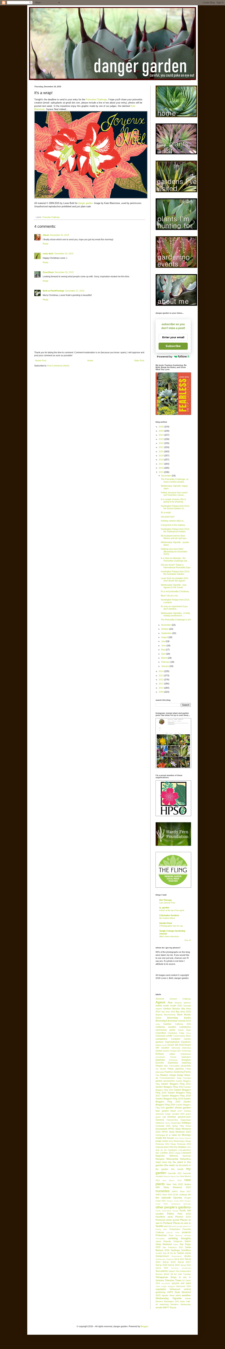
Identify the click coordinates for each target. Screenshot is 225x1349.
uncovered (165, 1283)
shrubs (187, 1256)
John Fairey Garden (183, 1138)
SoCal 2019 (161, 1265)
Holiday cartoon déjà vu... (173, 521)
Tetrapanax (162, 1277)
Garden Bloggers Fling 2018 (176, 1095)
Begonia (159, 1015)
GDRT (179, 1111)
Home (90, 360)
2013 (161, 675)
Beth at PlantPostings (53, 291)
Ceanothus (161, 1033)
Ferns (187, 1071)
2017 (161, 464)
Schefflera (186, 1250)
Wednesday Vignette (169, 1298)
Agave (160, 1002)
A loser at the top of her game (171, 910)
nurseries (163, 1191)
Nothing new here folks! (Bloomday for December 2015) (174, 551)
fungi (179, 1078)
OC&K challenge (180, 1195)
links (157, 1153)
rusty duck (48, 253)
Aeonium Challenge (180, 999)
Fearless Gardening (174, 1072)
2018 (161, 459)
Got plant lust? (168, 517)
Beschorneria (169, 1015)
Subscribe (173, 346)
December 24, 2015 (59, 235)
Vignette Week (168, 1295)
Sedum (180, 1253)
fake (166, 1066)
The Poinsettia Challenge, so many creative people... (174, 480)
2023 (161, 439)
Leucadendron (184, 1150)
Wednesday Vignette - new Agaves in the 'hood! (174, 586)
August (164, 637)
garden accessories (165, 1081)
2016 (161, 468)
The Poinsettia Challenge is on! (176, 619)
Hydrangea (160, 1135)
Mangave (160, 1159)
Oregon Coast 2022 (175, 1201)
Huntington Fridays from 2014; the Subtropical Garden (175, 530)
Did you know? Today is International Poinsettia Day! (175, 566)
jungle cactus (162, 1141)
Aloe (170, 1002)
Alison (46, 235)
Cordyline (175, 1039)
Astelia (159, 1005)
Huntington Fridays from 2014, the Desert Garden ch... (175, 507)
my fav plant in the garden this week (173, 1164)
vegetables (161, 1289)
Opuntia (177, 1197)
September (166, 633)
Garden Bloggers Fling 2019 (169, 1098)
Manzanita (172, 1158)
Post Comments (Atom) (58, 365)
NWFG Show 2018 (164, 1195)
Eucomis (160, 1063)
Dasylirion (186, 1042)
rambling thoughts (179, 1238)
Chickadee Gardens (169, 915)
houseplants (161, 1129)
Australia (187, 1006)
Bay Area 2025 (183, 1011)
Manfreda (187, 1156)
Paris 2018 (184, 1214)
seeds (188, 1253)
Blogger (144, 1326)
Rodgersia (177, 1241)
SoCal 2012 (179, 1259)
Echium (160, 1053)
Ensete (173, 1057)
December (166, 475)
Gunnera (160, 1120)
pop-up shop (173, 1232)
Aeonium (160, 999)
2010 (161, 688)
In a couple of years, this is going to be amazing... (173, 500)
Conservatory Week (182, 1036)
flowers (164, 1075)
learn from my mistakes (175, 1147)
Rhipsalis (167, 1241)
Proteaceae (161, 1235)
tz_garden (164, 907)
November (166, 625)
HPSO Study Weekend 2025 (176, 1132)
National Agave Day (171, 1176)
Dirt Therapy (165, 900)
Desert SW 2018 (176, 1045)
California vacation (166, 1027)
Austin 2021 (176, 1005)
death (164, 1045)
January (165, 666)
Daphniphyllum (172, 1042)
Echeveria (186, 1051)
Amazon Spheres (183, 1003)
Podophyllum (174, 1229)
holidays (186, 1122)
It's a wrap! (166, 512)
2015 (161, 472)
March (164, 658)
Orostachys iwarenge (181, 1204)
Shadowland (176, 1256)
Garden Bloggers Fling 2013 (170, 1087)
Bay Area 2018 (168, 1012)
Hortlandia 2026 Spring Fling (170, 1126)
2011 (161, 683)
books (187, 1017)
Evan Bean (48, 272)
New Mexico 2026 (172, 1180)
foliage (172, 1075)
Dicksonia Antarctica (181, 1048)
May (163, 649)
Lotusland (186, 1153)
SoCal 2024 (162, 1268)
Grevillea (171, 1117)
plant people (177, 1226)
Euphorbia (173, 1063)
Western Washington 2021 (167, 1301)
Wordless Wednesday (181, 1304)
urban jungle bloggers (165, 1286)
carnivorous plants (165, 1030)
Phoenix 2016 (183, 1217)
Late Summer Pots (167, 903)
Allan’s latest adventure (169, 936)
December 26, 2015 (64, 272)
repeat (158, 1241)
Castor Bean (184, 1030)
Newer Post (40, 360)
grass (188, 1114)
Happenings (186, 1120)
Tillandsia (169, 1280)
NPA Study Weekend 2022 (173, 1187)
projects (186, 1232)
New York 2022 (174, 1184)
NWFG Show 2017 (181, 1191)
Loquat (177, 1153)
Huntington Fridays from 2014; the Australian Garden (175, 572)
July (163, 641)
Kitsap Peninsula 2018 (181, 1144)
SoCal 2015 (169, 1262)
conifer (169, 1036)
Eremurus (173, 1060)
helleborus (160, 1123)
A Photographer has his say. (171, 926)
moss (164, 1162)
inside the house (165, 1137)
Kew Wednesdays (177, 1141)
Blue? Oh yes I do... (170, 595)
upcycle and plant (181, 1283)
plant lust (168, 1226)
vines (178, 1295)
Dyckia (159, 1051)
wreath (159, 1307)
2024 (161, 435)
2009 (161, 692)
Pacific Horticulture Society (167, 1211)
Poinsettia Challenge (96, 99)
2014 (161, 671)
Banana (176, 1008)
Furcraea (187, 1078)
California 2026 (183, 1024)
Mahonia (173, 1156)
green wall (161, 1117)
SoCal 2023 (186, 1265)
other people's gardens (173, 1207)
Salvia (175, 1244)
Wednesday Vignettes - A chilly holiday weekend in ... (175, 614)
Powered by (164, 356)
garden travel (169, 1111)
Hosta (188, 1126)
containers (161, 1038)
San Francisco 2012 (173, 1247)
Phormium (160, 1220)
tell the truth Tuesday (181, 1274)
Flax (157, 1075)
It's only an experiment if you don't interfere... (174, 607)
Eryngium (186, 1060)
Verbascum (175, 1289)
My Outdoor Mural (167, 918)
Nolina (187, 1184)
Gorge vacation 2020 (175, 1114)
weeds (188, 1298)
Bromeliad (161, 1020)
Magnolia (160, 1156)
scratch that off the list (166, 1253)
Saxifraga (175, 1250)
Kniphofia (159, 1147)
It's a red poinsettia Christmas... (175, 591)
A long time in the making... (173, 525)
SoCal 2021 (174, 1265)
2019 (161, 455)
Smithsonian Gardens (164, 1259)
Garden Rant (165, 923)
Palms (170, 1213)
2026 (161, 426)
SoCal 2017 (184, 1262)
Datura (158, 1045)
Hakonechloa (172, 1120)
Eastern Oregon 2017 (172, 1051)
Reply (45, 244)
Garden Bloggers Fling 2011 (176, 1084)
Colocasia (160, 1036)
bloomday (172, 1017)
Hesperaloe (176, 1123)
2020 (161, 451)
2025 (161, 431)
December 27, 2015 (74, 291)
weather (186, 1295)
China (188, 1033)
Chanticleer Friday (176, 1033)
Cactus (167, 1023)
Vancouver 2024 (183, 1286)
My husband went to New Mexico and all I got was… (174, 537)
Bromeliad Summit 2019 (179, 1021)
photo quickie (172, 1220)
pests (170, 1217)
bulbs (158, 1024)
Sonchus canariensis (181, 1268)
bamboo (167, 1008)
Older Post (139, 360)
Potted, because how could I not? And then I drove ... (174, 493)
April (163, 654)
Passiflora (160, 1217)
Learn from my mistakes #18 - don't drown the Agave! (175, 579)
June (163, 645)
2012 (161, 679)
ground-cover (184, 1117)
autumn (159, 1009)
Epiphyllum (186, 1057)
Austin (166, 1005)
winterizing (164, 1304)
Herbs (167, 1123)
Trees (178, 1280)
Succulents (162, 1271)
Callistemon (185, 1027)
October (165, 629)
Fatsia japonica (176, 1069)
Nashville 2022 (174, 1173)
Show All (187, 940)
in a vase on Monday (178, 1134)
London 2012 (166, 1153)
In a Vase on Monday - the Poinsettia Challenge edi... (175, 559)
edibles (172, 1054)
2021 (161, 447)
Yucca (172, 1307)
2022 (161, 443)
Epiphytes (160, 1060)
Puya (171, 1235)
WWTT (166, 1307)
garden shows (174, 1107)
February (165, 662)
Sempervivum (162, 1256)
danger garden (85, 203)
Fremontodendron (167, 1078)
